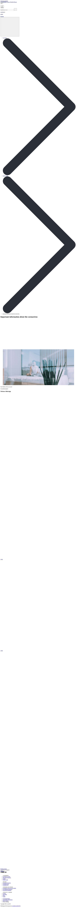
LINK (1, 559)
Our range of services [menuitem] (7, 877)
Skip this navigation (4, 0)
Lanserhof (5, 37)
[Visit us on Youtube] (5, 872)
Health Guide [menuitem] (5, 879)
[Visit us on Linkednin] (3, 872)
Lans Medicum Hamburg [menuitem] (7, 889)
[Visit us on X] (4, 872)
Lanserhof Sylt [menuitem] (5, 885)
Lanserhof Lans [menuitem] (6, 884)
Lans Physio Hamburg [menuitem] (7, 890)
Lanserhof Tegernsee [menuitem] (7, 882)
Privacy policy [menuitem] (5, 900)
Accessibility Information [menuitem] (7, 899)
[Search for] (15, 9)
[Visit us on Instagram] (1, 872)
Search (1, 9)
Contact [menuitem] (4, 893)
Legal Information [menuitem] (6, 898)
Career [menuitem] (4, 896)
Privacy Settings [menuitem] (6, 901)
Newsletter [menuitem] (5, 894)
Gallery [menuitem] (4, 878)
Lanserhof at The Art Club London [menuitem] (9, 888)
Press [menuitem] (4, 895)
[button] (2, 6)
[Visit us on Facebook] (2, 872)
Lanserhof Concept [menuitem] (6, 876)
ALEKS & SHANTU (16, 905)
